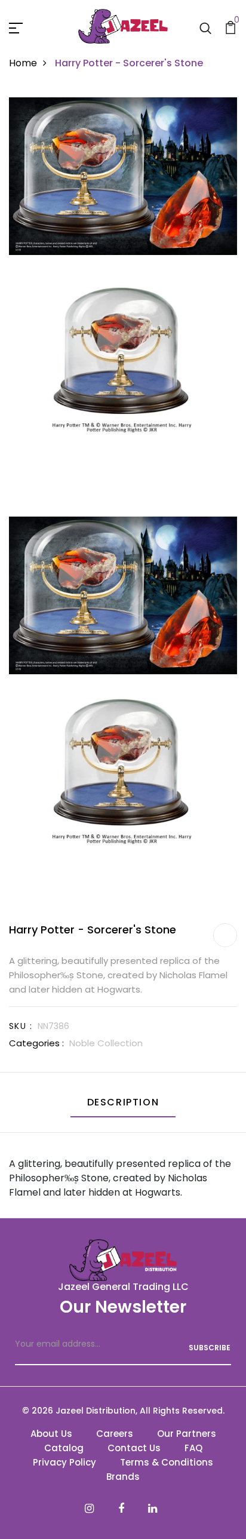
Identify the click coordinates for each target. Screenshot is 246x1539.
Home (23, 63)
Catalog (64, 1448)
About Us (51, 1433)
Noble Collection (106, 1043)
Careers (114, 1433)
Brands (123, 1476)
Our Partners (186, 1433)
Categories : (36, 1043)
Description (123, 1102)
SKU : (20, 1026)
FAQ (193, 1448)
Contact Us (134, 1448)
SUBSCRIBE (209, 1348)
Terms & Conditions (166, 1462)
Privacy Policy (64, 1462)
